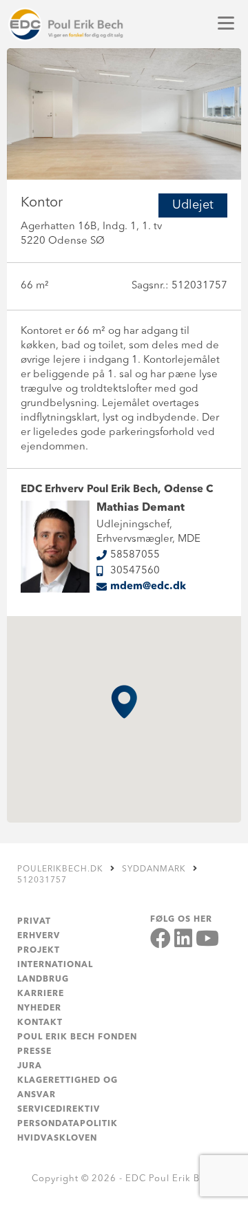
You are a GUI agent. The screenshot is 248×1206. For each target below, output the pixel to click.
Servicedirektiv (58, 1110)
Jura (29, 1066)
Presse (34, 1052)
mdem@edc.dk (148, 587)
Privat (34, 922)
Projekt (38, 950)
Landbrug (43, 979)
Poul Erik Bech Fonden (77, 1037)
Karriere (40, 994)
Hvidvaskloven (57, 1138)
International (55, 965)
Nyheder (39, 1008)
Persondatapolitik (67, 1124)
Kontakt (40, 1023)
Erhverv (38, 936)
